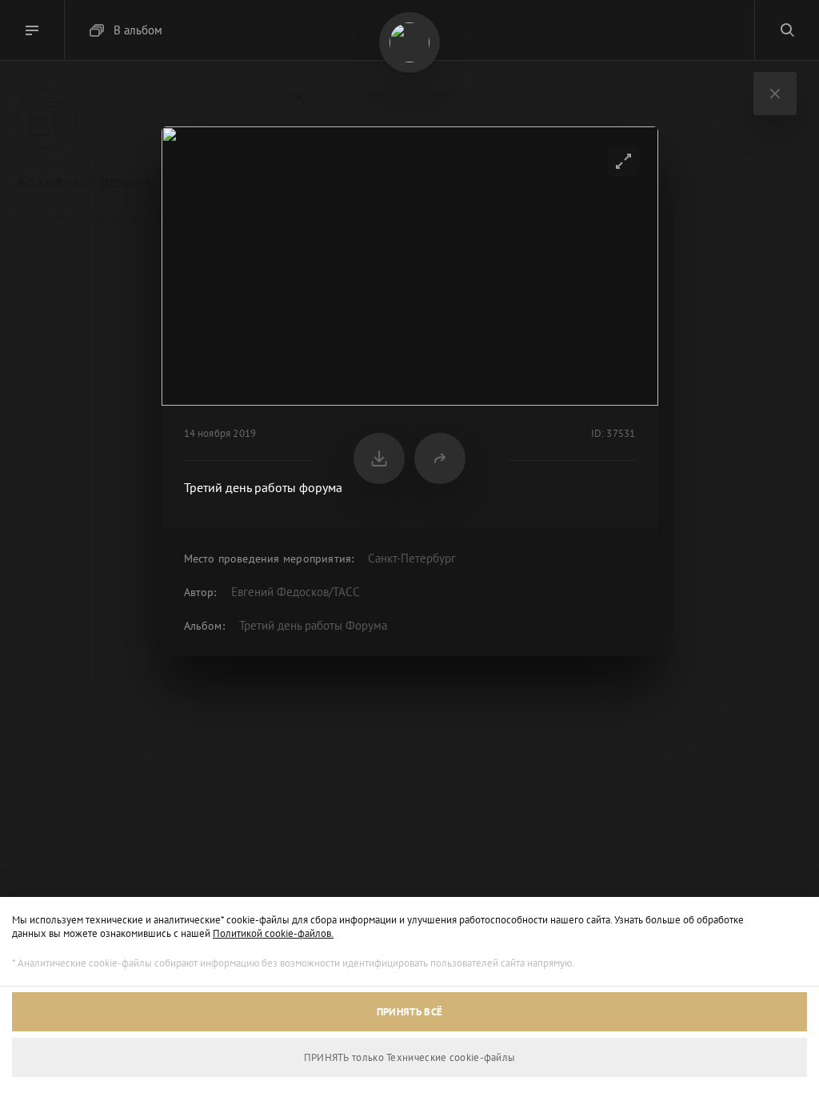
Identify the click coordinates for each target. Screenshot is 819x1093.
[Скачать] (379, 458)
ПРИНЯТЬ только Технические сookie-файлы (410, 1057)
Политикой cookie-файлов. (273, 933)
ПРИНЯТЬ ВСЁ (409, 1012)
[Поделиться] (439, 458)
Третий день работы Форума (313, 625)
